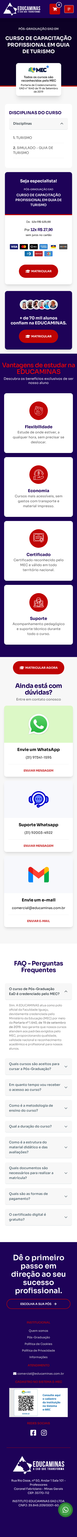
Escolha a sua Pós (35, 1304)
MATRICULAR (41, 271)
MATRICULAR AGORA (41, 668)
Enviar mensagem (38, 770)
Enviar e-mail (38, 921)
